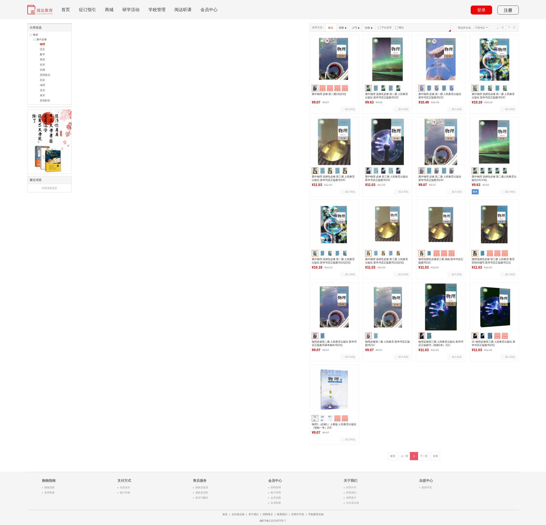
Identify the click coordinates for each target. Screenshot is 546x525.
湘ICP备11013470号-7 (273, 520)
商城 (109, 9)
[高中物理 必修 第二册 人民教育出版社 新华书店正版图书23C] (440, 141)
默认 (330, 27)
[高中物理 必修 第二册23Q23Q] (334, 59)
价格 (367, 27)
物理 (42, 44)
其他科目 (45, 100)
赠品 (401, 27)
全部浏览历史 (49, 188)
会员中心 (209, 9)
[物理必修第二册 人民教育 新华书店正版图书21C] (387, 307)
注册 (508, 10)
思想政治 (45, 74)
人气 (354, 27)
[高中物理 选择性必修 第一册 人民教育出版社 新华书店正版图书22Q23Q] (334, 224)
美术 (42, 95)
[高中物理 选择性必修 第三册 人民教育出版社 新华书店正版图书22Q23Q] (387, 224)
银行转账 (125, 492)
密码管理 (276, 487)
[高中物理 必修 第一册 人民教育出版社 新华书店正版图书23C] (440, 59)
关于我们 (253, 514)
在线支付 (125, 487)
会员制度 (276, 502)
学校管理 (157, 9)
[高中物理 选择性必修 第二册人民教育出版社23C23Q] (494, 141)
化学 (42, 64)
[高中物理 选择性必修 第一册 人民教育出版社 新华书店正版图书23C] (494, 59)
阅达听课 (183, 9)
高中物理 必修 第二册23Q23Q (329, 94)
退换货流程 (201, 492)
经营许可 (351, 487)
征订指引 (87, 9)
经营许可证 (297, 514)
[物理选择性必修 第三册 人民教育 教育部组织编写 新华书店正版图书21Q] (494, 224)
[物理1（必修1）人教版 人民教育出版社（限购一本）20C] (334, 389)
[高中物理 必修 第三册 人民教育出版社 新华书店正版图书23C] (387, 141)
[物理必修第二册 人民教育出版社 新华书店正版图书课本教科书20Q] (334, 307)
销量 (341, 27)
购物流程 (49, 487)
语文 (42, 49)
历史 (42, 80)
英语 (42, 59)
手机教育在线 (316, 514)
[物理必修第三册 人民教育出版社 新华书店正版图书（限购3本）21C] (440, 307)
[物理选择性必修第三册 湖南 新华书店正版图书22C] (440, 224)
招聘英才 (351, 497)
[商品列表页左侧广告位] (49, 141)
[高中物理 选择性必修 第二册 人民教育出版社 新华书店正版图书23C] (387, 59)
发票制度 (49, 492)
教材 (35, 34)
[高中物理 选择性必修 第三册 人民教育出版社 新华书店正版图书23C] (334, 141)
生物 (42, 69)
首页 (65, 9)
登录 (481, 10)
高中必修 (41, 39)
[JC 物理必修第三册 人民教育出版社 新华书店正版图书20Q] (494, 307)
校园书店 (427, 487)
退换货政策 (201, 487)
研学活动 (130, 9)
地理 (42, 85)
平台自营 (386, 27)
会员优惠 (276, 497)
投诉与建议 (201, 497)
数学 (42, 54)
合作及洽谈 (352, 502)
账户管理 (276, 492)
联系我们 (351, 492)
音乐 (42, 90)
